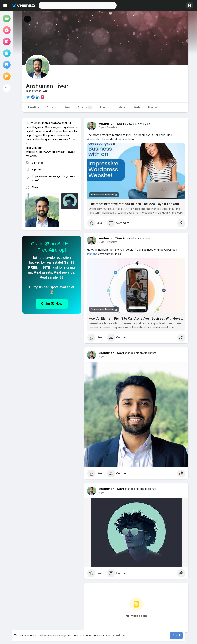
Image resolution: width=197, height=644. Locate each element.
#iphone (92, 254)
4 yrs (101, 492)
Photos (104, 107)
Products (154, 107)
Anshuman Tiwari (111, 123)
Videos (121, 107)
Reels (136, 107)
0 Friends (37, 163)
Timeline (33, 107)
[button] (78, 5)
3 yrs (101, 127)
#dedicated (94, 139)
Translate (112, 127)
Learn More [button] (119, 635)
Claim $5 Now (51, 303)
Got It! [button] (176, 635)
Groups (51, 107)
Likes (67, 107)
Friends (84, 107)
